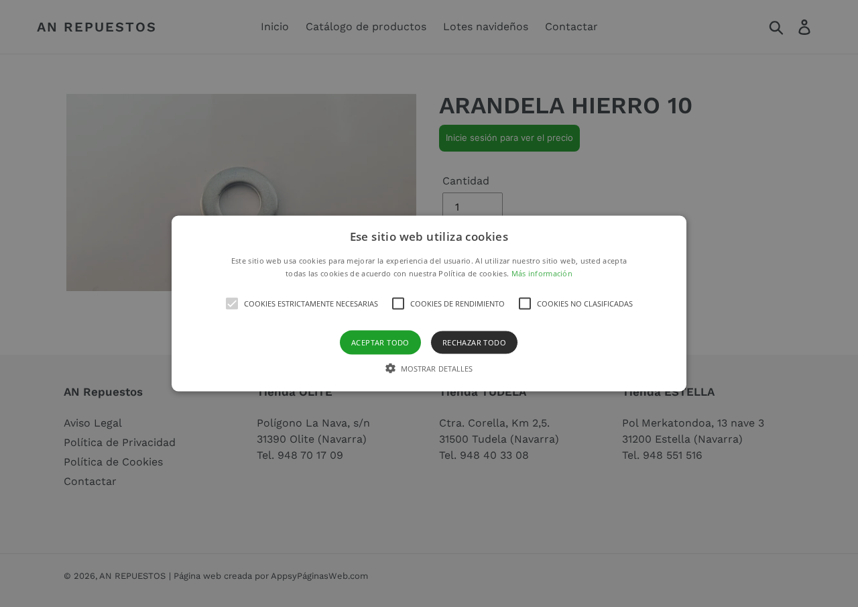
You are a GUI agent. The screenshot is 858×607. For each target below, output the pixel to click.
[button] (429, 303)
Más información (542, 273)
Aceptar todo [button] (380, 342)
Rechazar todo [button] (474, 342)
